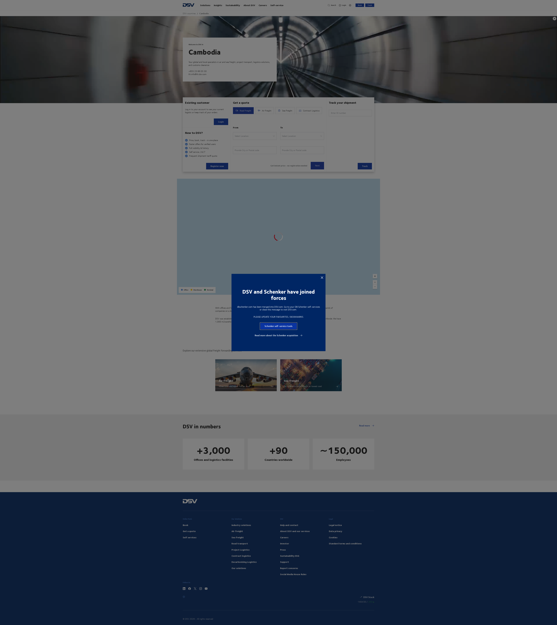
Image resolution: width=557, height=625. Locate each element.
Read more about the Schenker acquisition (277, 335)
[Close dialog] (322, 277)
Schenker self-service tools (278, 326)
